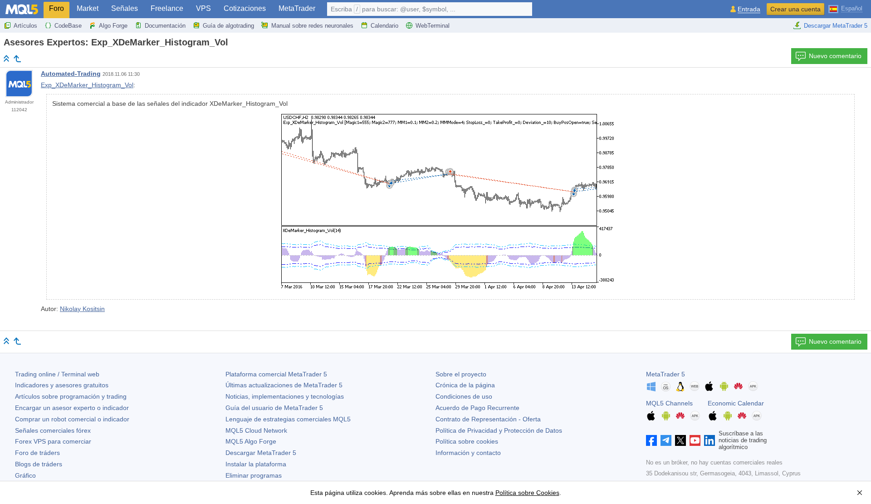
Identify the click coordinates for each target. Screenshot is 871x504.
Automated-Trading (71, 73)
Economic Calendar (736, 403)
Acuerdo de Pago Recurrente (477, 407)
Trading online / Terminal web (57, 374)
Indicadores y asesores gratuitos (61, 385)
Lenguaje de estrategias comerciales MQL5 (288, 419)
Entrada (749, 9)
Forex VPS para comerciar (53, 441)
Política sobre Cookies (527, 492)
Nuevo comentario (835, 55)
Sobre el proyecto (461, 374)
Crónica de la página (465, 385)
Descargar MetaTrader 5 (835, 25)
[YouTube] (695, 440)
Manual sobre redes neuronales (312, 25)
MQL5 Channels (669, 403)
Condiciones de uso (464, 396)
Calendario (384, 25)
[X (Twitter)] (680, 440)
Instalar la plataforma (255, 464)
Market (87, 8)
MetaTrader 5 (665, 374)
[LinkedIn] (709, 440)
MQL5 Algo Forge (250, 441)
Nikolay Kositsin (82, 308)
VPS (203, 8)
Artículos (25, 25)
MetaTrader (297, 8)
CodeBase (68, 25)
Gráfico (25, 475)
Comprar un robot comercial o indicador (72, 419)
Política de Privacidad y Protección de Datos (499, 430)
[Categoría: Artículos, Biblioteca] (17, 58)
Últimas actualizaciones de (284, 385)
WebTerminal (433, 25)
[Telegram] (666, 440)
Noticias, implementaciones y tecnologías (284, 396)
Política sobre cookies (467, 441)
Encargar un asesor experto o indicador (72, 407)
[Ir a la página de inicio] (6, 58)
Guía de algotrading (228, 25)
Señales (124, 8)
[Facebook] (651, 440)
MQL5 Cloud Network (256, 430)
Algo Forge (113, 25)
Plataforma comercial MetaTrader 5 (276, 374)
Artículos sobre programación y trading (71, 396)
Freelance (167, 8)
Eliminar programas (253, 475)
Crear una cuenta (795, 9)
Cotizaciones (245, 8)
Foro (56, 8)
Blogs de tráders (38, 464)
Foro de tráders (37, 452)
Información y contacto (468, 452)
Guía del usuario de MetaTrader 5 (274, 407)
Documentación (165, 25)
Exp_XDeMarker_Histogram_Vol (87, 85)
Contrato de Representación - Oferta (488, 419)
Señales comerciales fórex (53, 430)
